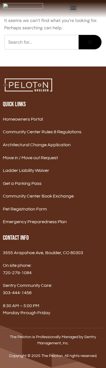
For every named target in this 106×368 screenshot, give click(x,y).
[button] (73, 7)
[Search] (90, 42)
